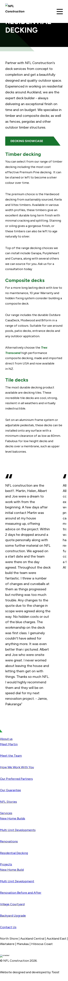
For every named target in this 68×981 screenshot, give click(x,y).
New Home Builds (12, 818)
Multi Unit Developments (18, 830)
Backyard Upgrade (13, 915)
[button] (60, 11)
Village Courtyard (12, 904)
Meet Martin (9, 744)
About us (6, 739)
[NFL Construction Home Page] (15, 11)
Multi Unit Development (17, 881)
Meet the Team (11, 756)
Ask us (42, 264)
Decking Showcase (26, 141)
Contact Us (8, 927)
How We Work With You (17, 767)
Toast (55, 972)
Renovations (9, 841)
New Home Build (12, 870)
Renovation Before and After (20, 893)
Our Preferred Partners (16, 779)
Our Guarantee (10, 790)
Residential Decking (14, 853)
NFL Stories (8, 802)
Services (6, 813)
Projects (6, 864)
